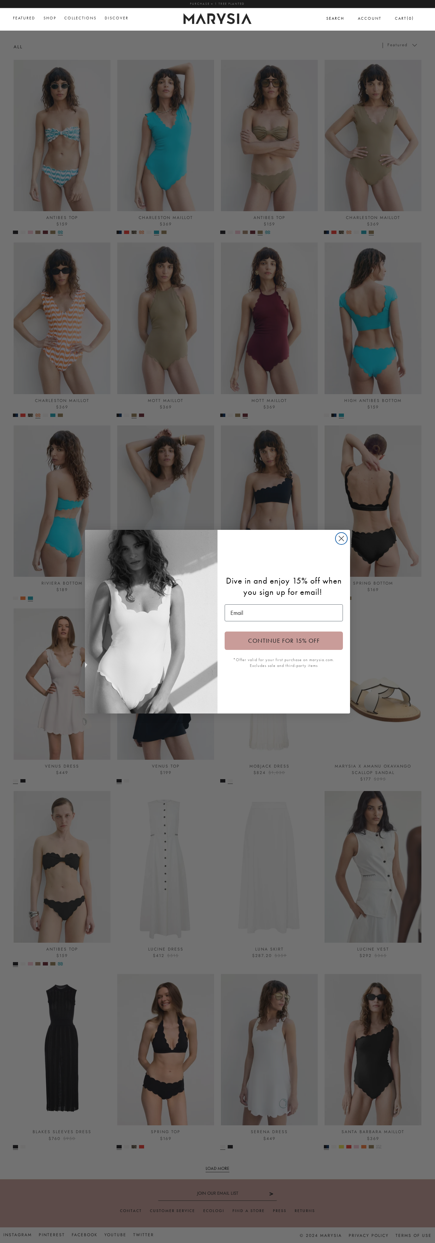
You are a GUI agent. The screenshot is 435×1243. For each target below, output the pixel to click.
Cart (404, 18)
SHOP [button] (50, 18)
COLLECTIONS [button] (80, 18)
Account (369, 18)
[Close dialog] (341, 538)
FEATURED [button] (24, 18)
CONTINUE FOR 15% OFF (284, 640)
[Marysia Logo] (217, 17)
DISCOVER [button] (116, 18)
